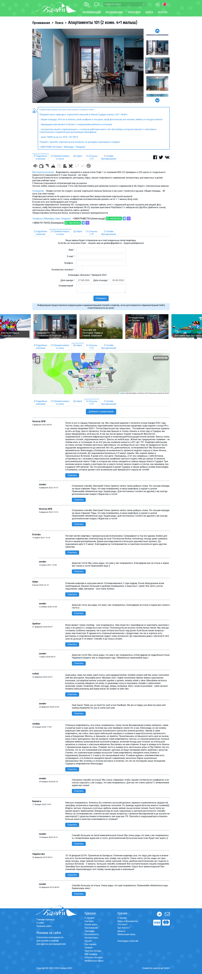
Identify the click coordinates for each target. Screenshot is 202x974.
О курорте (90, 918)
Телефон (69, 263)
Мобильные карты (94, 960)
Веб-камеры (91, 954)
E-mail (70, 256)
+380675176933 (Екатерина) (48, 222)
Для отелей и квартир (47, 940)
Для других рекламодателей (51, 944)
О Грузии (121, 918)
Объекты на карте (94, 957)
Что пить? (122, 924)
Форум (162, 12)
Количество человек (63, 269)
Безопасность (92, 934)
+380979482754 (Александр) (89, 218)
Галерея (89, 947)
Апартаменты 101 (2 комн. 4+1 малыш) (102, 22)
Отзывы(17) (92, 157)
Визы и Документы (127, 921)
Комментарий (66, 285)
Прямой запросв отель (61, 157)
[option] (88, 66)
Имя (71, 250)
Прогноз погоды (93, 951)
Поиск (59, 23)
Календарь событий (127, 941)
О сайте (40, 923)
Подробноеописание (41, 157)
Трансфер (89, 931)
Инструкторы (91, 937)
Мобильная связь (126, 934)
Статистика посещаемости (49, 937)
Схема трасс (91, 924)
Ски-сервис (90, 944)
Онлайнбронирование (108, 157)
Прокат (88, 941)
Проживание (41, 23)
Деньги (121, 931)
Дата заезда (67, 280)
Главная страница (45, 919)
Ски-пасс (89, 921)
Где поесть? (123, 927)
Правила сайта (43, 926)
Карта (149, 12)
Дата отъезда (101, 280)
